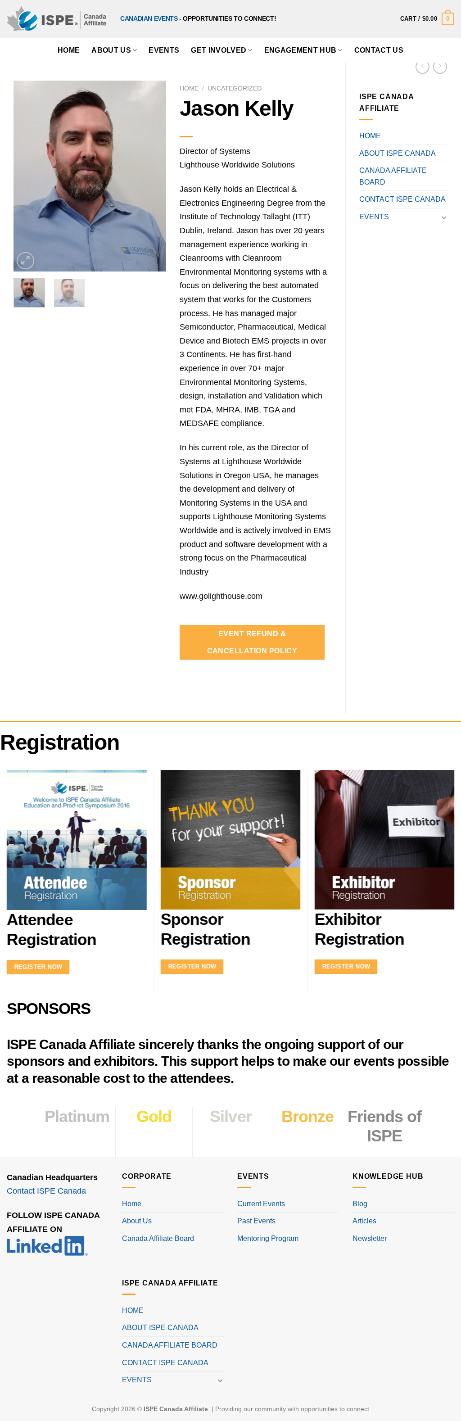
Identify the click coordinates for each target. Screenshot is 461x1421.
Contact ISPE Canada (46, 1190)
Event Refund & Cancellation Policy (252, 642)
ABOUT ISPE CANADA (397, 153)
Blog (360, 1204)
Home (189, 88)
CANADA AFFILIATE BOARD (393, 176)
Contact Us (378, 50)
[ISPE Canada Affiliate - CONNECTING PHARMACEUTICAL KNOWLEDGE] (57, 18)
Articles (364, 1221)
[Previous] (28, 176)
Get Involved (218, 50)
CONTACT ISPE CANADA (402, 199)
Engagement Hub (300, 50)
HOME (69, 50)
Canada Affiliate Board (158, 1238)
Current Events (261, 1204)
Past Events (256, 1221)
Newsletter (370, 1238)
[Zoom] (25, 261)
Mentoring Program (267, 1238)
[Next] (152, 176)
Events (164, 50)
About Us (111, 50)
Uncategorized (235, 88)
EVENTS (374, 217)
